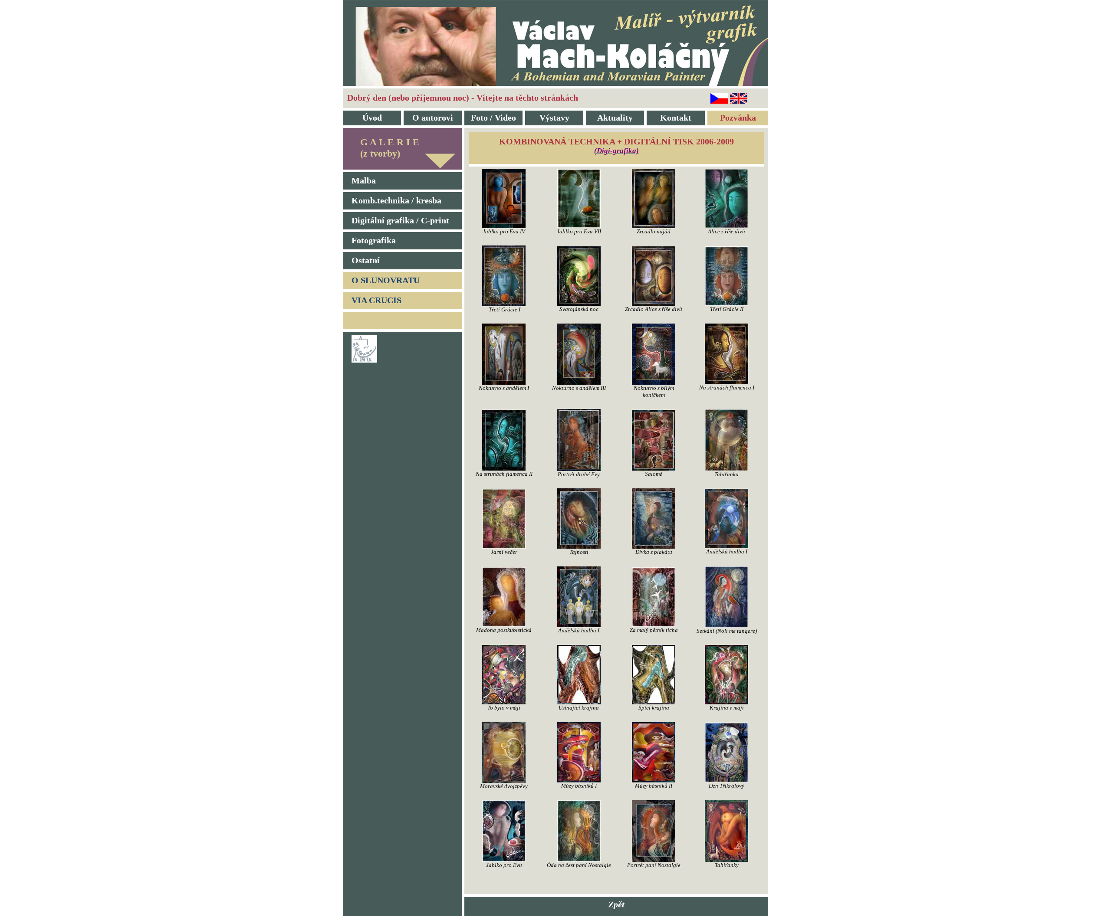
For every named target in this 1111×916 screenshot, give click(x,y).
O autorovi (432, 117)
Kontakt (675, 117)
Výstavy (554, 117)
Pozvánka (738, 117)
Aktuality (615, 117)
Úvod (372, 117)
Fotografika (374, 240)
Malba (364, 180)
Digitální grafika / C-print (400, 220)
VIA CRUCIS (376, 300)
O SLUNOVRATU (386, 280)
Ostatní (366, 260)
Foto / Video (493, 117)
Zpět (616, 904)
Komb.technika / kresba (396, 200)
